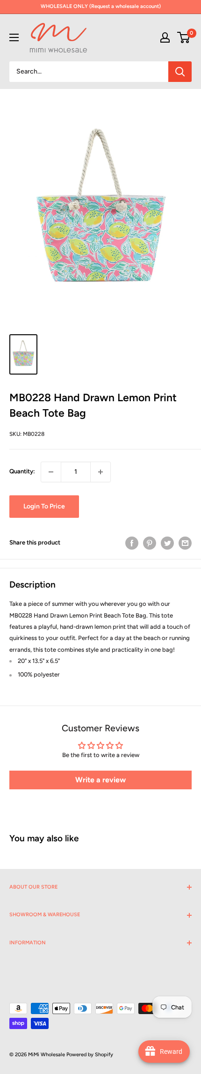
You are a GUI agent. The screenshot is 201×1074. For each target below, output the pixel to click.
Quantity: (22, 471)
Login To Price (44, 506)
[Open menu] (14, 37)
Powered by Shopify (89, 1055)
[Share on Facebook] (131, 543)
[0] (184, 37)
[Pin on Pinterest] (149, 543)
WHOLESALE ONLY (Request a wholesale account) (101, 6)
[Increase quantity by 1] (100, 472)
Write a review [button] (100, 779)
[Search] (180, 71)
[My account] (165, 37)
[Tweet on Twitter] (167, 543)
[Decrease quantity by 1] (51, 472)
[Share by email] (185, 543)
